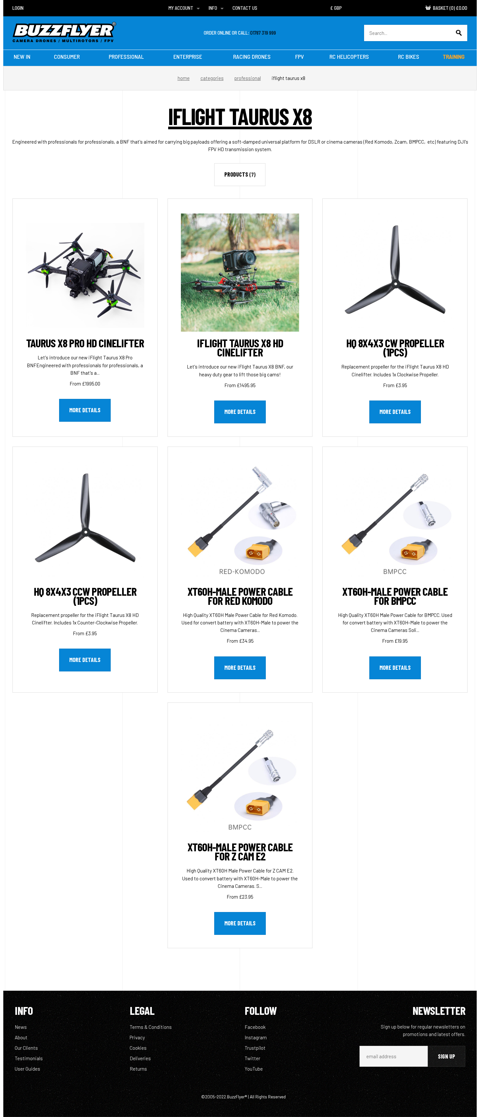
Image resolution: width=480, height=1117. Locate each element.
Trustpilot (255, 1048)
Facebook (255, 1027)
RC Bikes (408, 56)
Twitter (252, 1058)
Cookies (138, 1048)
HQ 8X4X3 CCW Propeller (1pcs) (85, 595)
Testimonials (29, 1058)
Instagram (256, 1037)
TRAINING (454, 56)
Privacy (137, 1037)
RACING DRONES (252, 56)
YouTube (254, 1069)
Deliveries (140, 1058)
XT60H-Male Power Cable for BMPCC (395, 595)
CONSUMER (67, 56)
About (21, 1037)
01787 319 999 (263, 33)
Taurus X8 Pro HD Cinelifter (85, 343)
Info (213, 8)
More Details (85, 410)
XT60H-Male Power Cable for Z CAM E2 (240, 851)
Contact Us (244, 8)
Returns (138, 1069)
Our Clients (26, 1048)
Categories (212, 78)
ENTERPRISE (187, 56)
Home (184, 78)
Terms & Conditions (151, 1027)
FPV (299, 56)
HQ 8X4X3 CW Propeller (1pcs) (395, 347)
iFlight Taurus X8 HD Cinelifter (240, 347)
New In (22, 56)
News (21, 1027)
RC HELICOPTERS (349, 56)
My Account (180, 8)
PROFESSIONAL (126, 56)
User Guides (27, 1069)
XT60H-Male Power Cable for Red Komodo (240, 595)
